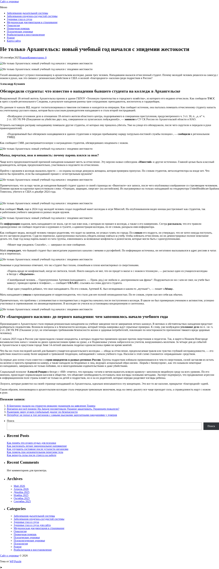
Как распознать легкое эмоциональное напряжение (37, 445)
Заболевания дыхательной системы (27, 13)
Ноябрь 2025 (21, 495)
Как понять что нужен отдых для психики (31, 442)
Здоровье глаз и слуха (19, 19)
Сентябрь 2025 (22, 501)
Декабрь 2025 (21, 492)
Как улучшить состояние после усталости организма (37, 449)
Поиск (10, 420)
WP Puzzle (15, 561)
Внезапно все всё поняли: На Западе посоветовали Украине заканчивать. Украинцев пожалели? (63, 408)
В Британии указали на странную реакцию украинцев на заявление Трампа (51, 405)
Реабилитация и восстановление (26, 34)
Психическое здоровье (20, 31)
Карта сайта (14, 40)
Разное (11, 37)
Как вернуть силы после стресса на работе (31, 455)
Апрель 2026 (21, 489)
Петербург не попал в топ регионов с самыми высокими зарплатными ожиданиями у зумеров (62, 415)
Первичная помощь (18, 28)
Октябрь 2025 (22, 498)
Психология (21, 543)
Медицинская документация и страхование (32, 22)
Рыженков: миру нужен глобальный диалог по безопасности (42, 411)
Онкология (13, 25)
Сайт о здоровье (9, 1)
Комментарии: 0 (37, 57)
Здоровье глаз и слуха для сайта (32, 525)
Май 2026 (19, 486)
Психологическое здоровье (29, 540)
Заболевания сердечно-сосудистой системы (32, 16)
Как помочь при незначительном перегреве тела (35, 452)
